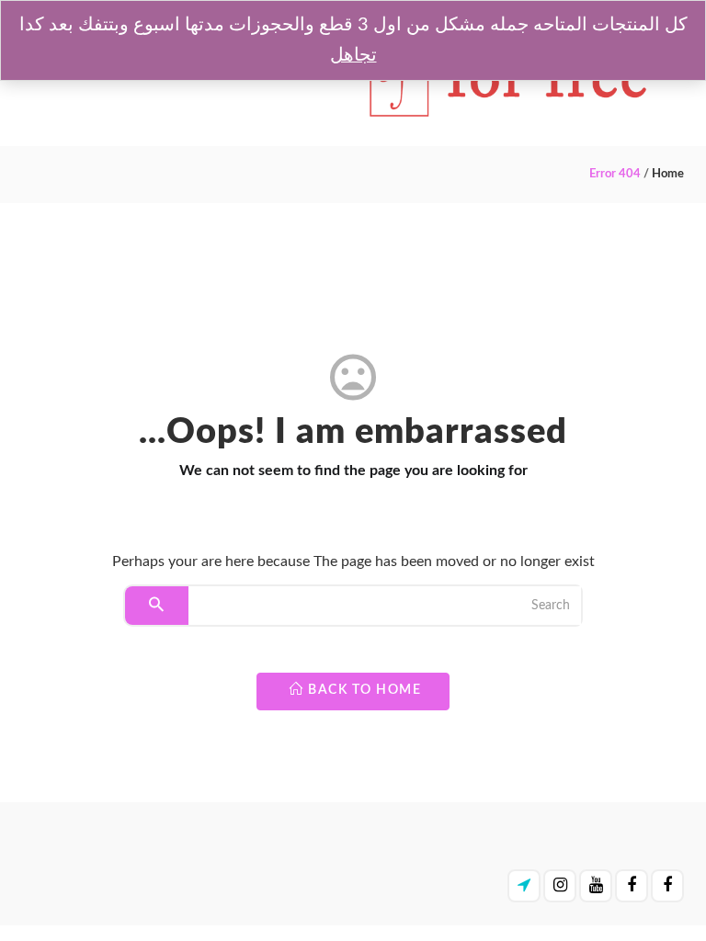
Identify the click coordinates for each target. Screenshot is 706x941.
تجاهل (353, 55)
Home (668, 174)
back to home (363, 690)
